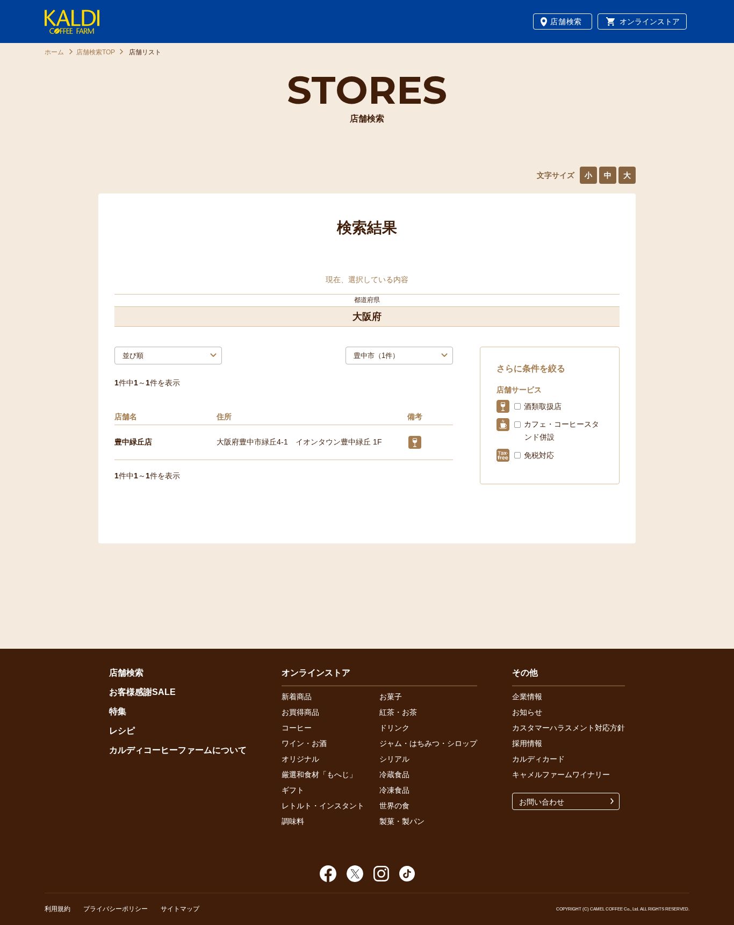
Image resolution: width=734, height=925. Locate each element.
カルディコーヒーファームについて (178, 750)
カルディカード (538, 759)
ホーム (54, 52)
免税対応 (539, 455)
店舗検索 (566, 21)
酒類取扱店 (543, 406)
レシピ (122, 730)
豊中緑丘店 (133, 442)
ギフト (293, 790)
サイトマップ (180, 909)
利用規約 (57, 909)
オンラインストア (650, 21)
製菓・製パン (401, 821)
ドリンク (394, 727)
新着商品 (297, 696)
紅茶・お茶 (398, 712)
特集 (117, 711)
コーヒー (297, 727)
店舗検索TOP (95, 52)
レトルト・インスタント (323, 805)
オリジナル (300, 759)
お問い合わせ (541, 802)
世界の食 (394, 805)
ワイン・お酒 (304, 743)
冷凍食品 (394, 790)
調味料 (293, 821)
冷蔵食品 (394, 774)
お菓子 (390, 696)
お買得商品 (300, 712)
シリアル (394, 759)
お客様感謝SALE (142, 692)
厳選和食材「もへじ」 (319, 774)
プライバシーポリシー (115, 909)
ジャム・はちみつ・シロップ (428, 743)
